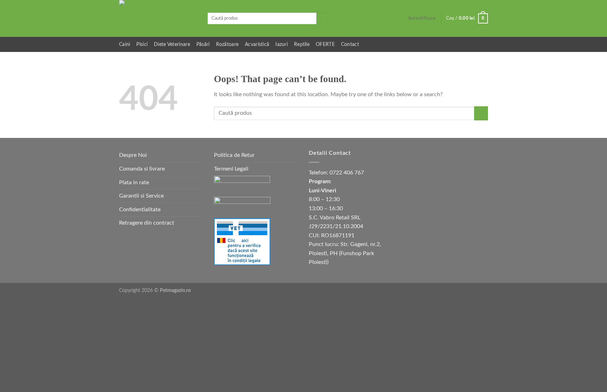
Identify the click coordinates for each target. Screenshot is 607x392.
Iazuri (281, 44)
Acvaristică (257, 44)
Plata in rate (134, 182)
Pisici (142, 44)
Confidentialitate (140, 209)
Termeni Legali (231, 169)
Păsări (203, 44)
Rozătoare (227, 44)
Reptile (301, 44)
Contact (350, 44)
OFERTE (325, 44)
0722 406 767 (346, 172)
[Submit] (322, 19)
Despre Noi (133, 155)
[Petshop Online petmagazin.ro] (158, 18)
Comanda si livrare (142, 169)
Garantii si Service (141, 196)
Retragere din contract (146, 223)
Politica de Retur (234, 155)
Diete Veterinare (172, 44)
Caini (124, 44)
